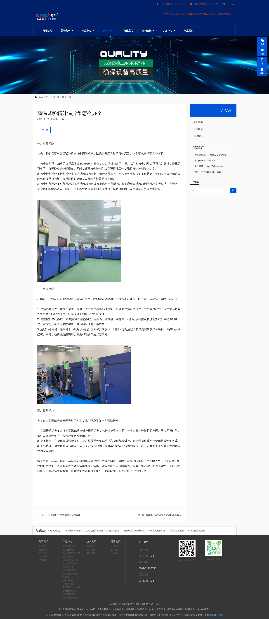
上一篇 (58, 515)
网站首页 (47, 30)
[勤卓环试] (47, 16)
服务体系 (198, 122)
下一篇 (159, 515)
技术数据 (66, 97)
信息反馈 (198, 136)
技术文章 (55, 97)
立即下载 (44, 130)
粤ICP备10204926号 (213, 615)
